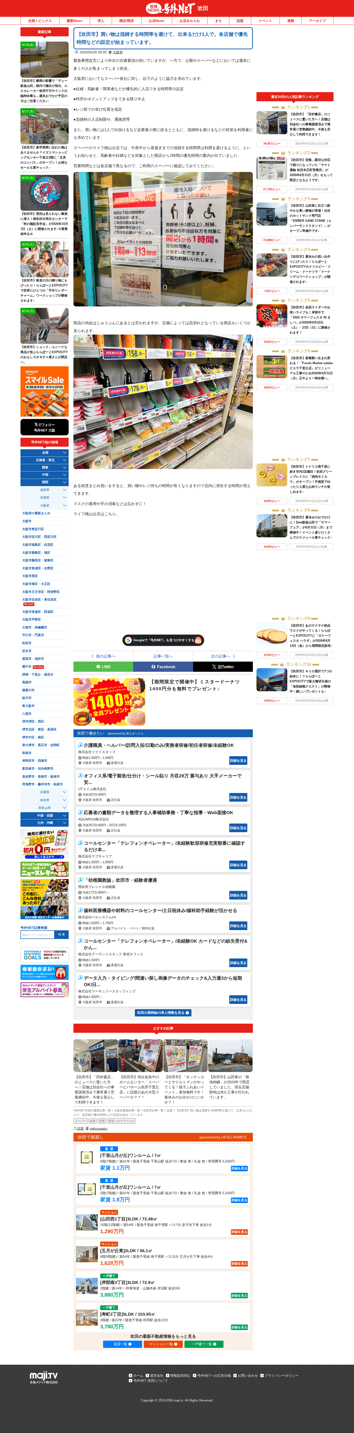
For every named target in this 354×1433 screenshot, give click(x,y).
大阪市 (27, 521)
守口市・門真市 (33, 635)
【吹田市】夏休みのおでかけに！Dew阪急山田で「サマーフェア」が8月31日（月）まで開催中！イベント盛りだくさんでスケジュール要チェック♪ (311, 527)
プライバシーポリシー (281, 1375)
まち (218, 21)
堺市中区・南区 (33, 737)
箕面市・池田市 (33, 658)
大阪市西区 (30, 576)
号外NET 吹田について (150, 1380)
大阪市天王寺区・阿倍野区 (41, 592)
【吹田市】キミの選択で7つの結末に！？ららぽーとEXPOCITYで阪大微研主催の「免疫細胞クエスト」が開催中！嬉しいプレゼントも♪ (311, 681)
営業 (102, 1121)
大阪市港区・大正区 (36, 584)
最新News (74, 21)
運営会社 (157, 1375)
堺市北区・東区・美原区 (39, 729)
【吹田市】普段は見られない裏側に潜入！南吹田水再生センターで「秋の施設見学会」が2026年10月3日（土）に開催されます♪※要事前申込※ (44, 224)
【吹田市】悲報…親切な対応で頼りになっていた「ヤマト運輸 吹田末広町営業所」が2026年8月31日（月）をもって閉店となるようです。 (311, 170)
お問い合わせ (248, 1375)
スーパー (80, 1121)
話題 (240, 21)
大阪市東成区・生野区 (37, 568)
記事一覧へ (163, 656)
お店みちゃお (190, 21)
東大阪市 (28, 706)
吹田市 (27, 643)
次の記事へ (220, 656)
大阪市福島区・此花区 (37, 544)
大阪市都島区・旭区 (36, 552)
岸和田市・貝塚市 (34, 760)
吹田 (203, 8)
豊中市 (32, 666)
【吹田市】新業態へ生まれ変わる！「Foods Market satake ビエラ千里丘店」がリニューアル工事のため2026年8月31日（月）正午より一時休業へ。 (311, 368)
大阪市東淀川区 (33, 529)
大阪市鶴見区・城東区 (37, 560)
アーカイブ (317, 21)
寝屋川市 (28, 690)
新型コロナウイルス (122, 1121)
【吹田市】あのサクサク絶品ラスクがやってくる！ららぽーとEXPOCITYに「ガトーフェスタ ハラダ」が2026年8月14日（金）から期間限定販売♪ (311, 635)
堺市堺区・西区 (33, 721)
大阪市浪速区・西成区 (37, 612)
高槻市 (27, 682)
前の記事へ (105, 656)
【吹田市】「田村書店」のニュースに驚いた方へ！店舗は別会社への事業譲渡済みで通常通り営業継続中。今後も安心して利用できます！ (310, 124)
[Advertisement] (295, 60)
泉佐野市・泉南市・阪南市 (41, 776)
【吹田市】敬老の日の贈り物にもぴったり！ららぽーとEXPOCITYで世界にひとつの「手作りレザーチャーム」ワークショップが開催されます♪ (44, 290)
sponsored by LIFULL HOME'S (222, 1137)
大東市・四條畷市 (34, 627)
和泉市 (27, 753)
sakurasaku (98, 1128)
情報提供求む (180, 1375)
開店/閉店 (126, 21)
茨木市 (27, 651)
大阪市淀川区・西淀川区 (39, 537)
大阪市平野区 (31, 619)
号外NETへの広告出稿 (214, 1375)
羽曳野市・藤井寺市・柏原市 (42, 784)
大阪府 (118, 52)
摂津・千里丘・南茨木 (37, 674)
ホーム (138, 1375)
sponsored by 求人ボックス (126, 733)
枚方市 (27, 698)
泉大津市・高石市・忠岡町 (41, 745)
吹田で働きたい (90, 733)
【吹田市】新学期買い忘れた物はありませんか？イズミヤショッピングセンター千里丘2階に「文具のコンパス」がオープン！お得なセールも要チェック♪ (43, 157)
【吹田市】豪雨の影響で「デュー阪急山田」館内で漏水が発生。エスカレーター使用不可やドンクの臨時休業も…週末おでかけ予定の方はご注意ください (43, 91)
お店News (156, 21)
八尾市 (27, 714)
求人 (101, 21)
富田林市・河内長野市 (37, 768)
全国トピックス (40, 21)
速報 (290, 21)
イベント (265, 21)
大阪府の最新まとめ (36, 513)
